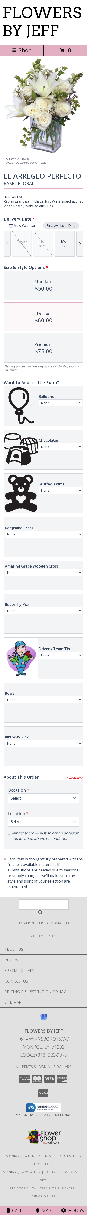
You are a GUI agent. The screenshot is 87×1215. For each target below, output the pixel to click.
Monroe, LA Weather (22, 1172)
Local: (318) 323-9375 (43, 1055)
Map (45, 1210)
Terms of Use (44, 1196)
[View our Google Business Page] (43, 1018)
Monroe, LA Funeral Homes (31, 1156)
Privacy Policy (22, 1188)
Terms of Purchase (57, 1188)
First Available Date (61, 225)
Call (16, 1210)
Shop (25, 50)
